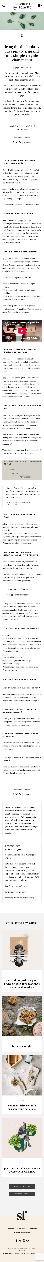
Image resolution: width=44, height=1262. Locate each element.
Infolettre (22, 1228)
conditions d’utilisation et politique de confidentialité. (22, 1253)
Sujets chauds (22, 41)
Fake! (23, 854)
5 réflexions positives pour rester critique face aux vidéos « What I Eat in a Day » (22, 983)
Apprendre (22, 1100)
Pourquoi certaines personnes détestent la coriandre (22, 1169)
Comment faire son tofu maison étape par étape (22, 1107)
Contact (33, 1228)
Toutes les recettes (22, 1186)
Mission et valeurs (22, 1232)
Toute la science (22, 1194)
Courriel (28, 142)
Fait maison (22, 1041)
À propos (10, 1228)
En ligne (23, 880)
